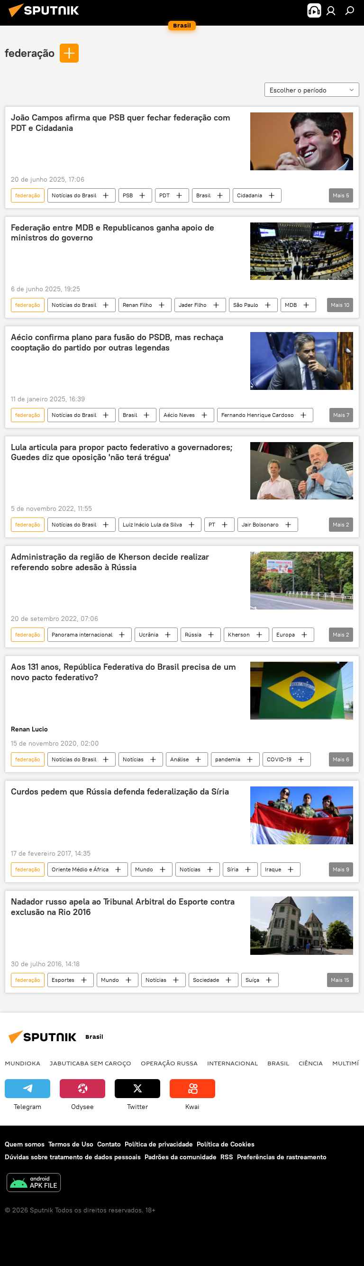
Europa (285, 634)
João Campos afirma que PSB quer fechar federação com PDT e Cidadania (120, 122)
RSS (226, 1157)
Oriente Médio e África (80, 869)
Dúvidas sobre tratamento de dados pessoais (73, 1157)
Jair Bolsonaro (260, 524)
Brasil (203, 195)
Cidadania (249, 195)
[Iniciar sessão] (330, 10)
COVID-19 (279, 759)
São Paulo (245, 304)
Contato (109, 1144)
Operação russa (169, 1063)
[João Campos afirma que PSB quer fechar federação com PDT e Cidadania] (301, 141)
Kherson (239, 634)
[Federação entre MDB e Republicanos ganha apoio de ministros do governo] (301, 251)
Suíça (252, 979)
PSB (128, 195)
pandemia (227, 759)
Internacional (232, 1063)
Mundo (144, 869)
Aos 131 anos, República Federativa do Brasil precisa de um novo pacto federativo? (123, 672)
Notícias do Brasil (74, 195)
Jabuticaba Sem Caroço (90, 1063)
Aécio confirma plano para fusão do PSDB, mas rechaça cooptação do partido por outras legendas (117, 342)
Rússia (193, 634)
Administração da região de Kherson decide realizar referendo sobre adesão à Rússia (110, 562)
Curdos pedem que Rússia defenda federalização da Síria (120, 791)
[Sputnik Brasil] (46, 18)
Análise (179, 759)
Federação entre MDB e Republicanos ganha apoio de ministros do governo (112, 232)
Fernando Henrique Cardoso (257, 414)
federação (30, 53)
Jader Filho (193, 304)
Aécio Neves (179, 414)
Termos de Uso (70, 1144)
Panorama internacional (82, 634)
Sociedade (206, 979)
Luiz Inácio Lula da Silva (152, 524)
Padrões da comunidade (181, 1157)
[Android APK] (33, 1183)
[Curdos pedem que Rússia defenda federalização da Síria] (301, 815)
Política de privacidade (159, 1144)
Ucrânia (148, 634)
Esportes (63, 979)
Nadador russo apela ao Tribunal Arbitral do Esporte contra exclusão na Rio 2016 (123, 906)
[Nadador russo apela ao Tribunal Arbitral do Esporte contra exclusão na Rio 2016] (301, 925)
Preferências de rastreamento (282, 1157)
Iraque (273, 869)
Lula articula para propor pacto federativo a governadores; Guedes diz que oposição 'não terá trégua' (122, 452)
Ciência (311, 1063)
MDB (291, 304)
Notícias (133, 759)
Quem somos (25, 1144)
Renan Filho (137, 304)
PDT (164, 195)
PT (212, 524)
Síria (232, 869)
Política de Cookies (226, 1144)
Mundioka (22, 1063)
